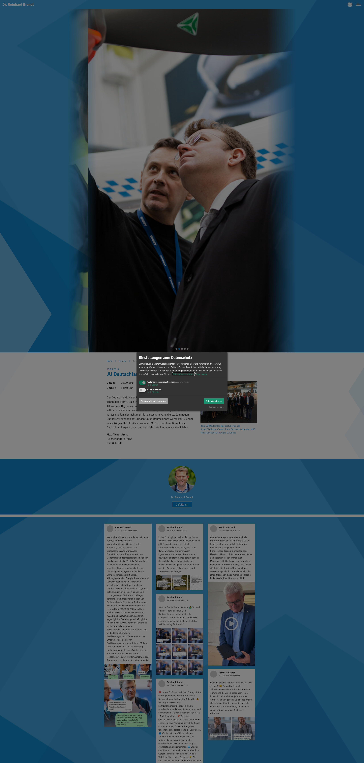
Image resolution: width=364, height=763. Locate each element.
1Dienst (152, 384)
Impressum (201, 374)
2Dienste (153, 392)
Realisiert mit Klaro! (216, 407)
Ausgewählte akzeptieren (153, 401)
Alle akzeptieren (214, 401)
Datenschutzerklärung (183, 374)
